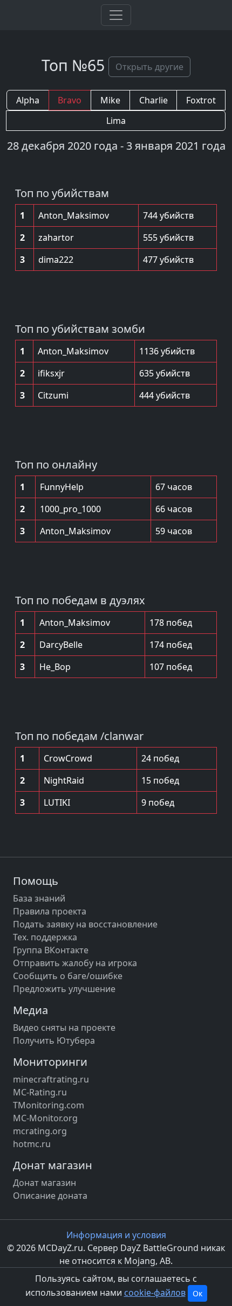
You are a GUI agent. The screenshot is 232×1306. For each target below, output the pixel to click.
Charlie (153, 100)
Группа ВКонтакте (50, 950)
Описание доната (50, 1196)
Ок (197, 1293)
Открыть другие (149, 67)
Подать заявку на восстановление (85, 924)
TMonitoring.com (48, 1105)
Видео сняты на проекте (64, 1027)
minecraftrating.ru (51, 1079)
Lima (116, 121)
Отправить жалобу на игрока (75, 963)
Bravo (69, 100)
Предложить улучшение (64, 989)
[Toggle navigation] (116, 15)
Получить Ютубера (54, 1040)
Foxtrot (201, 100)
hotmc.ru (32, 1144)
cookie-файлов (155, 1292)
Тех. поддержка (45, 937)
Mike (110, 100)
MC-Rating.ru (40, 1092)
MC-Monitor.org (45, 1118)
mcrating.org (40, 1131)
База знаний (39, 898)
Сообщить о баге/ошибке (67, 976)
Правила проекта (49, 911)
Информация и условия (116, 1235)
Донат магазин (44, 1183)
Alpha (27, 100)
